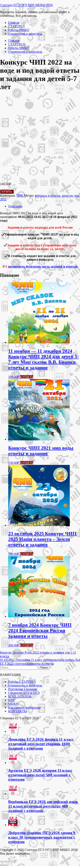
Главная (13, 22)
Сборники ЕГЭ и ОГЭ (24, 692)
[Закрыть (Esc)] (14, 861)
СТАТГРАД (16, 26)
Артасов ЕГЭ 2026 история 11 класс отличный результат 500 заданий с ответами (40, 775)
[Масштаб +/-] (1, 861)
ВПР (11, 700)
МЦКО (13, 704)
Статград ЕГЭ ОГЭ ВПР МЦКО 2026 (26, 5)
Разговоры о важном (22, 689)
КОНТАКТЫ (17, 711)
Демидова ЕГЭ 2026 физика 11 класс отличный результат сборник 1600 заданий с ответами (41, 743)
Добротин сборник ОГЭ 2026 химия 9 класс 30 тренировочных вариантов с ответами (41, 837)
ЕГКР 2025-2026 (19, 696)
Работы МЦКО (18, 30)
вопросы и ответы (47, 195)
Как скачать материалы (24, 707)
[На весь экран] (5, 861)
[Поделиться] (9, 861)
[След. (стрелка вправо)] (5, 865)
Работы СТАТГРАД (22, 681)
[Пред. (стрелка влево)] (1, 865)
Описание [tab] (15, 206)
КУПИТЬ (7, 191)
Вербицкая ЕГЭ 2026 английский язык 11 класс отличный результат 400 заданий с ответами (43, 806)
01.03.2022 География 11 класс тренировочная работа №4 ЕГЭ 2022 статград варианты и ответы (40, 661)
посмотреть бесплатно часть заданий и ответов (43, 266)
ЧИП (19, 195)
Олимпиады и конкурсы (25, 33)
